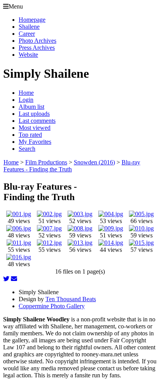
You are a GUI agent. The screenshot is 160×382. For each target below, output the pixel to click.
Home (26, 92)
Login (26, 99)
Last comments (37, 120)
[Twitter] (6, 279)
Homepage (32, 19)
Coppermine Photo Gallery (52, 306)
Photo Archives (37, 40)
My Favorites (35, 141)
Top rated (30, 134)
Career (27, 33)
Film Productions (46, 162)
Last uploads (34, 113)
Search (27, 148)
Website (28, 54)
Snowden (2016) (94, 162)
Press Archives (37, 47)
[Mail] (14, 279)
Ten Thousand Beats (70, 299)
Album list (31, 106)
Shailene (29, 26)
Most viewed (34, 127)
